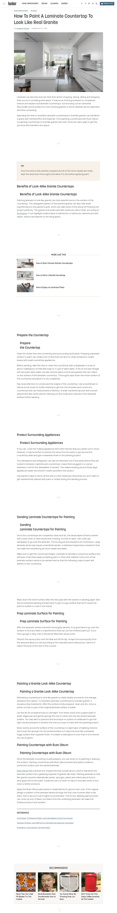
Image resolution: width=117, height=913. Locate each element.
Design (44, 4)
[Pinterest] (85, 4)
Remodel (34, 11)
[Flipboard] (89, 4)
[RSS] (96, 4)
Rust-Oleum (22, 771)
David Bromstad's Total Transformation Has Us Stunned (47, 896)
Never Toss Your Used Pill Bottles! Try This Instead (24, 896)
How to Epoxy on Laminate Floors (50, 287)
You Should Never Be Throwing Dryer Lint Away (68, 896)
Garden (64, 4)
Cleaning (54, 4)
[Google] (92, 4)
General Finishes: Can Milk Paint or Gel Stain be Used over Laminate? (45, 823)
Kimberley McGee (22, 28)
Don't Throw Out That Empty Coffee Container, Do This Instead (90, 896)
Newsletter (108, 3)
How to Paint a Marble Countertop (50, 275)
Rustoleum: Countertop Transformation (33, 828)
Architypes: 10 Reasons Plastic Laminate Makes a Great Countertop (45, 818)
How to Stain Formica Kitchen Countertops (54, 263)
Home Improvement (30, 4)
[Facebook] (81, 4)
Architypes (22, 214)
